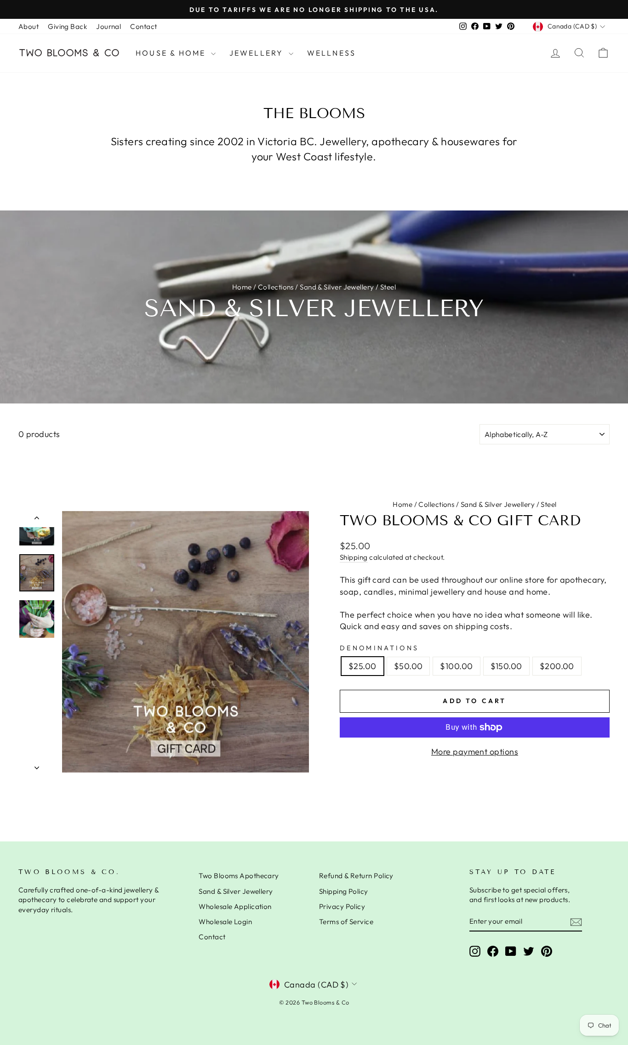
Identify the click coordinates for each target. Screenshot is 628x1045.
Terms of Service (346, 921)
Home (242, 287)
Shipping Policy (343, 891)
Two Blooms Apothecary (239, 875)
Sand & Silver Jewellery (337, 287)
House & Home (172, 52)
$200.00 (557, 666)
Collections (276, 287)
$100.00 (456, 666)
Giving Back (67, 26)
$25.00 (362, 666)
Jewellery (257, 52)
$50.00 (408, 666)
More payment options (474, 751)
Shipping (354, 557)
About (28, 26)
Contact (143, 26)
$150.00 (506, 666)
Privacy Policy (342, 906)
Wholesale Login (225, 921)
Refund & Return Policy (356, 875)
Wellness (331, 52)
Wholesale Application (235, 906)
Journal (108, 26)
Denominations (379, 648)
